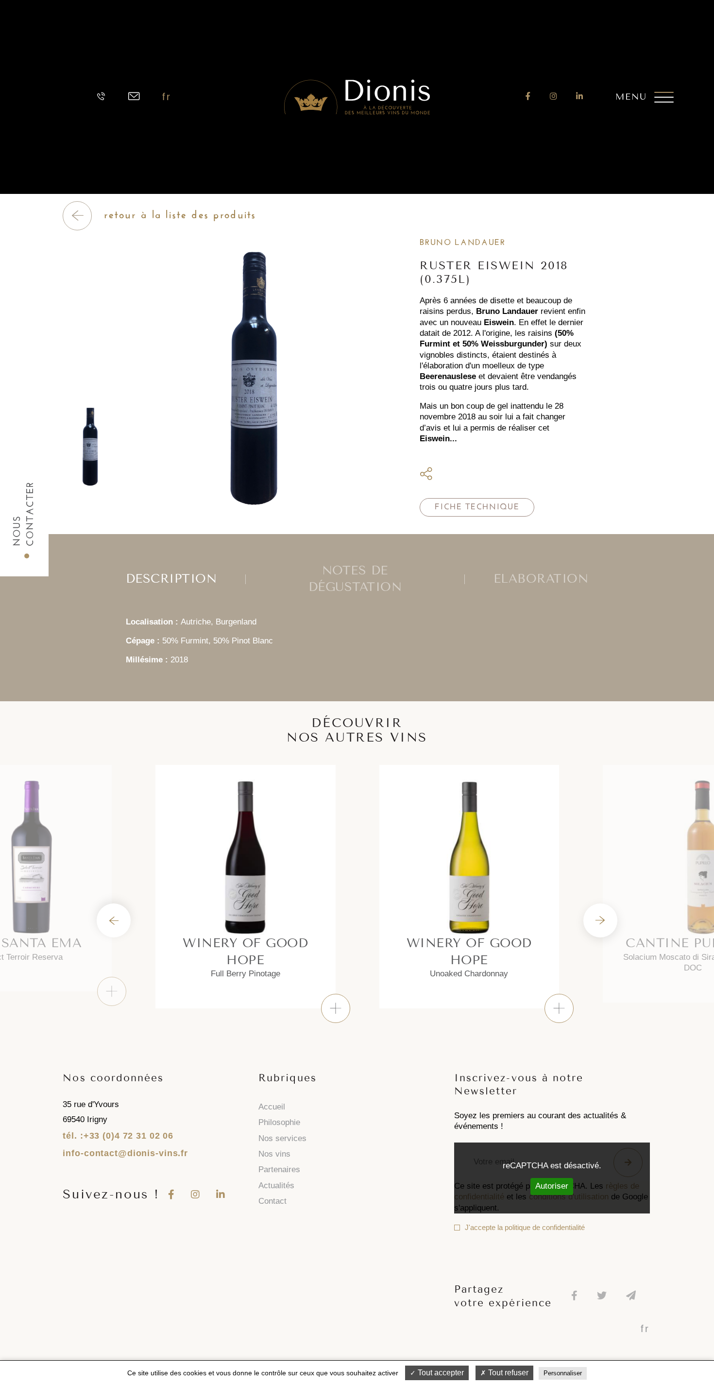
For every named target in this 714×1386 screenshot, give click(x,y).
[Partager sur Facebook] (435, 475)
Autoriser (551, 1186)
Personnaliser (563, 1373)
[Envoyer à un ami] (462, 475)
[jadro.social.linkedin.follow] (579, 96)
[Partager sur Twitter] (446, 475)
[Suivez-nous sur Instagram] (553, 96)
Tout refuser (507, 1373)
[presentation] (114, 920)
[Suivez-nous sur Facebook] (528, 96)
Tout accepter (440, 1373)
